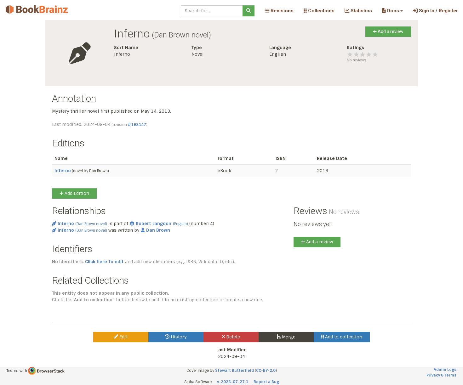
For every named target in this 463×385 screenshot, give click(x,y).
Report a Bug (266, 381)
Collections (320, 11)
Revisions (281, 11)
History (178, 337)
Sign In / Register (438, 11)
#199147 (137, 124)
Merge (288, 337)
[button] (392, 10)
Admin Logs (445, 369)
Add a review (390, 31)
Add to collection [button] (343, 337)
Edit (123, 337)
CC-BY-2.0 (266, 370)
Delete (232, 337)
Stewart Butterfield (234, 370)
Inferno (62, 170)
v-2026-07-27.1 (232, 381)
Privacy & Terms (441, 375)
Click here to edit (104, 261)
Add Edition (76, 193)
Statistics (360, 11)
